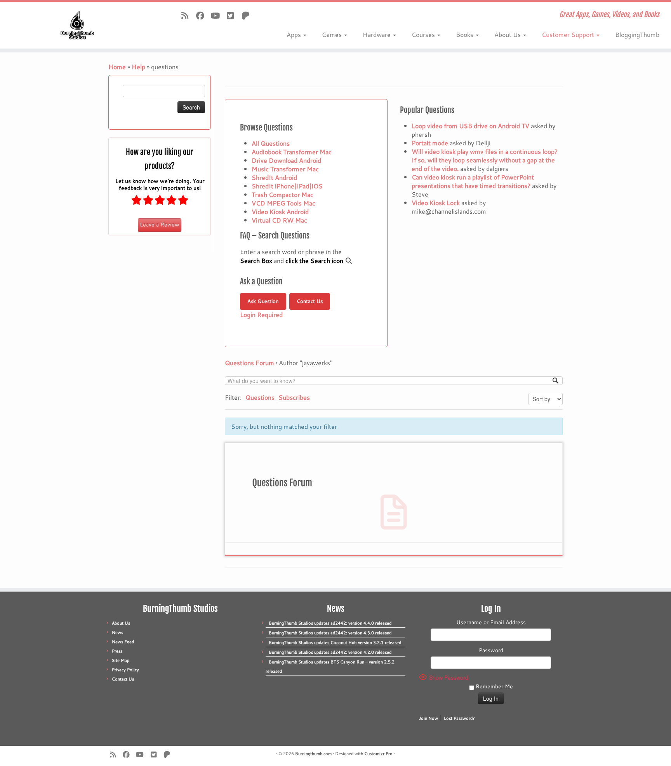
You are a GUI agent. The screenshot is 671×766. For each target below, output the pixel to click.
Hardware (377, 34)
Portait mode (430, 142)
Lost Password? (459, 718)
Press (117, 651)
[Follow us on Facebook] (202, 15)
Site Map (120, 660)
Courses (424, 34)
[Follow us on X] (232, 15)
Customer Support (569, 34)
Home (117, 66)
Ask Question (262, 301)
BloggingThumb (637, 34)
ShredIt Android (274, 177)
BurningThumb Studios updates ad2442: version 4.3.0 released (330, 633)
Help (138, 66)
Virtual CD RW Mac (279, 220)
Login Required (261, 314)
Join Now (428, 718)
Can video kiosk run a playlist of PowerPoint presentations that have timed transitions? (473, 181)
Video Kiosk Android (280, 211)
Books (465, 34)
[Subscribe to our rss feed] (187, 15)
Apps (294, 34)
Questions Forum (249, 362)
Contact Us (310, 301)
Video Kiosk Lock (436, 202)
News (117, 632)
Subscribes (294, 397)
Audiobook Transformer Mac (292, 151)
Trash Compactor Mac (282, 194)
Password (491, 650)
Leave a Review (159, 224)
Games (332, 34)
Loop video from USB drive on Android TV (470, 125)
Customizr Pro (378, 753)
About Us (508, 34)
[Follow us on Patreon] (248, 15)
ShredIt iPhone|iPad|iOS (287, 185)
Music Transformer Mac (285, 168)
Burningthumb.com (313, 753)
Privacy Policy (125, 670)
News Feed (123, 642)
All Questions (271, 143)
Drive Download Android (286, 160)
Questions (260, 397)
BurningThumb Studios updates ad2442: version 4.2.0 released (330, 652)
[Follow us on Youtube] (217, 15)
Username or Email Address (491, 622)
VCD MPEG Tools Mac (283, 202)
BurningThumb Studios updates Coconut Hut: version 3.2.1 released (335, 642)
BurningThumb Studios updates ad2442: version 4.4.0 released (330, 623)
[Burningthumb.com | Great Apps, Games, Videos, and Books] (77, 25)
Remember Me (493, 686)
